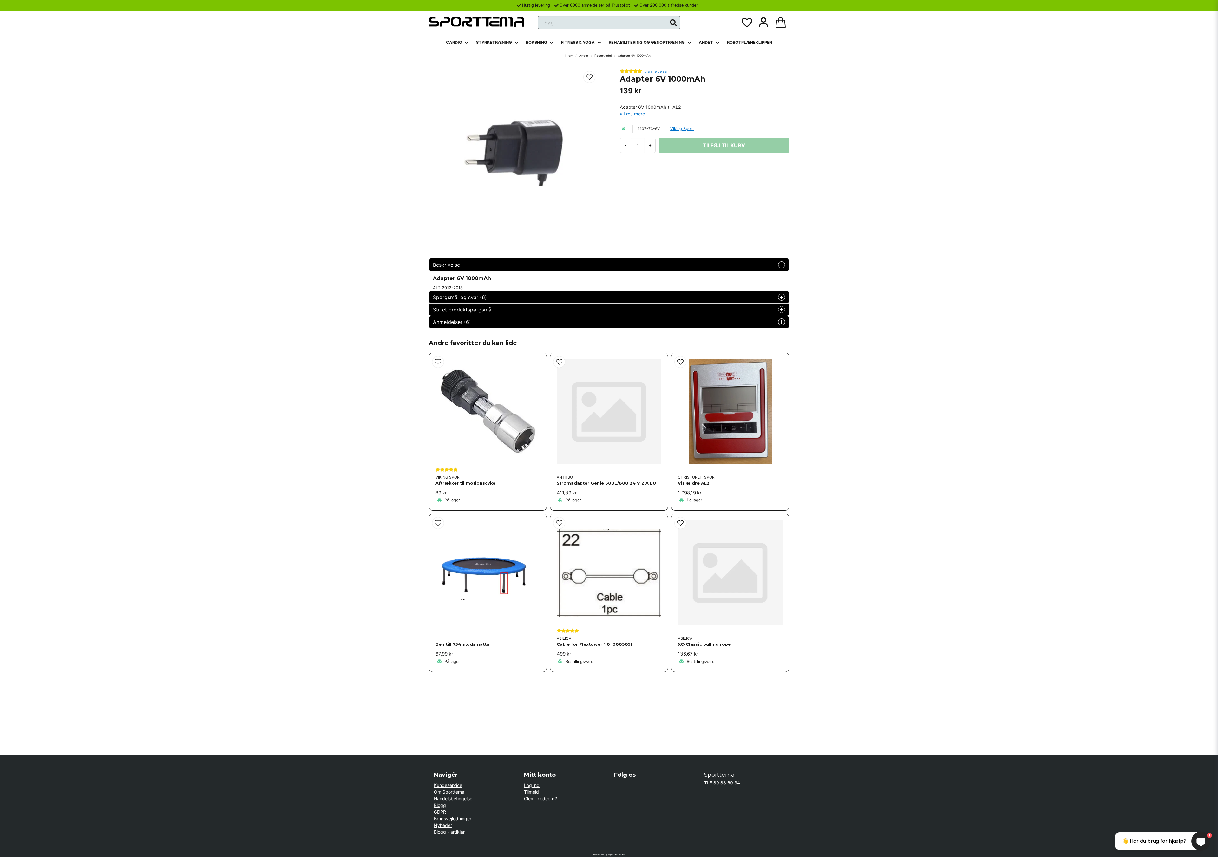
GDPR (440, 811)
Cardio (454, 42)
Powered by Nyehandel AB (609, 854)
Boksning (536, 42)
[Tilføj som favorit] (746, 22)
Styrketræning (494, 42)
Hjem (569, 55)
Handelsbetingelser (454, 798)
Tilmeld (531, 792)
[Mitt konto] (763, 22)
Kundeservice (448, 785)
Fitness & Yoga (578, 42)
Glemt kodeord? (540, 798)
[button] (673, 22)
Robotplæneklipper (749, 42)
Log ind (532, 785)
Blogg (440, 805)
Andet (706, 42)
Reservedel (603, 55)
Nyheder (443, 825)
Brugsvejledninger (452, 818)
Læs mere (634, 113)
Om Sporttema (449, 792)
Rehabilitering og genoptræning (647, 42)
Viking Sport (682, 128)
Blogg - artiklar (449, 831)
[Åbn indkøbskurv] (780, 22)
